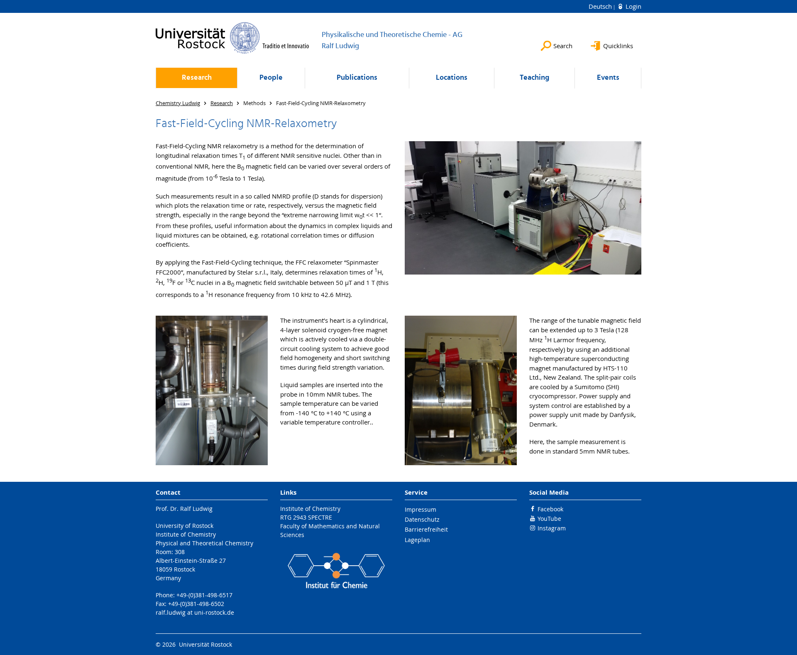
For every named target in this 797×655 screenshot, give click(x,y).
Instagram (552, 528)
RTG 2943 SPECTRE (306, 517)
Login (632, 6)
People (271, 78)
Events (608, 78)
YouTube (549, 519)
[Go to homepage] (232, 37)
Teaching (534, 78)
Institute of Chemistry (310, 509)
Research (197, 78)
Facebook (550, 509)
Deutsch (601, 6)
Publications (357, 78)
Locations (451, 78)
